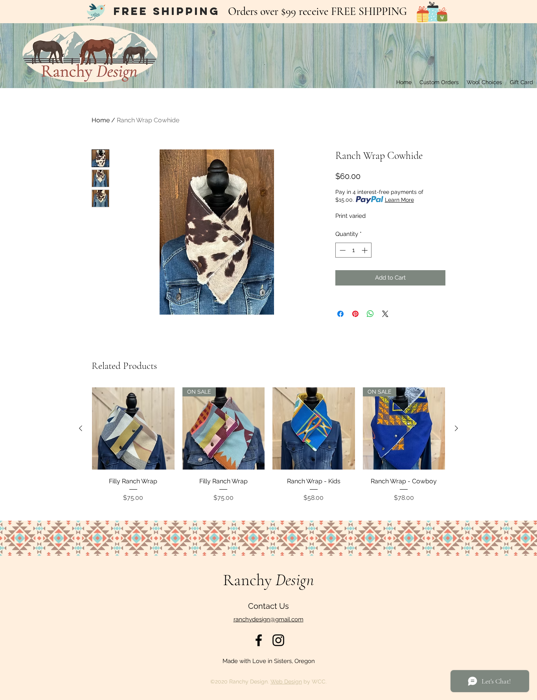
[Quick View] (133, 428)
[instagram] (278, 640)
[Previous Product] (80, 428)
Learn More (399, 200)
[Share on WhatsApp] (370, 314)
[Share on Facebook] (340, 314)
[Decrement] (342, 250)
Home (101, 120)
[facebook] (259, 640)
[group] (268, 450)
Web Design (286, 681)
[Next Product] (456, 428)
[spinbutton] (353, 250)
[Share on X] (385, 314)
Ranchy (268, 580)
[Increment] (365, 250)
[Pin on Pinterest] (355, 314)
